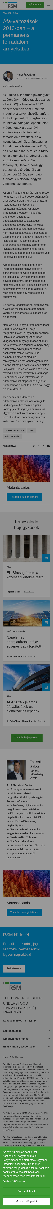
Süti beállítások (26, 1191)
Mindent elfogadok (26, 1201)
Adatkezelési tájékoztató (14, 1181)
